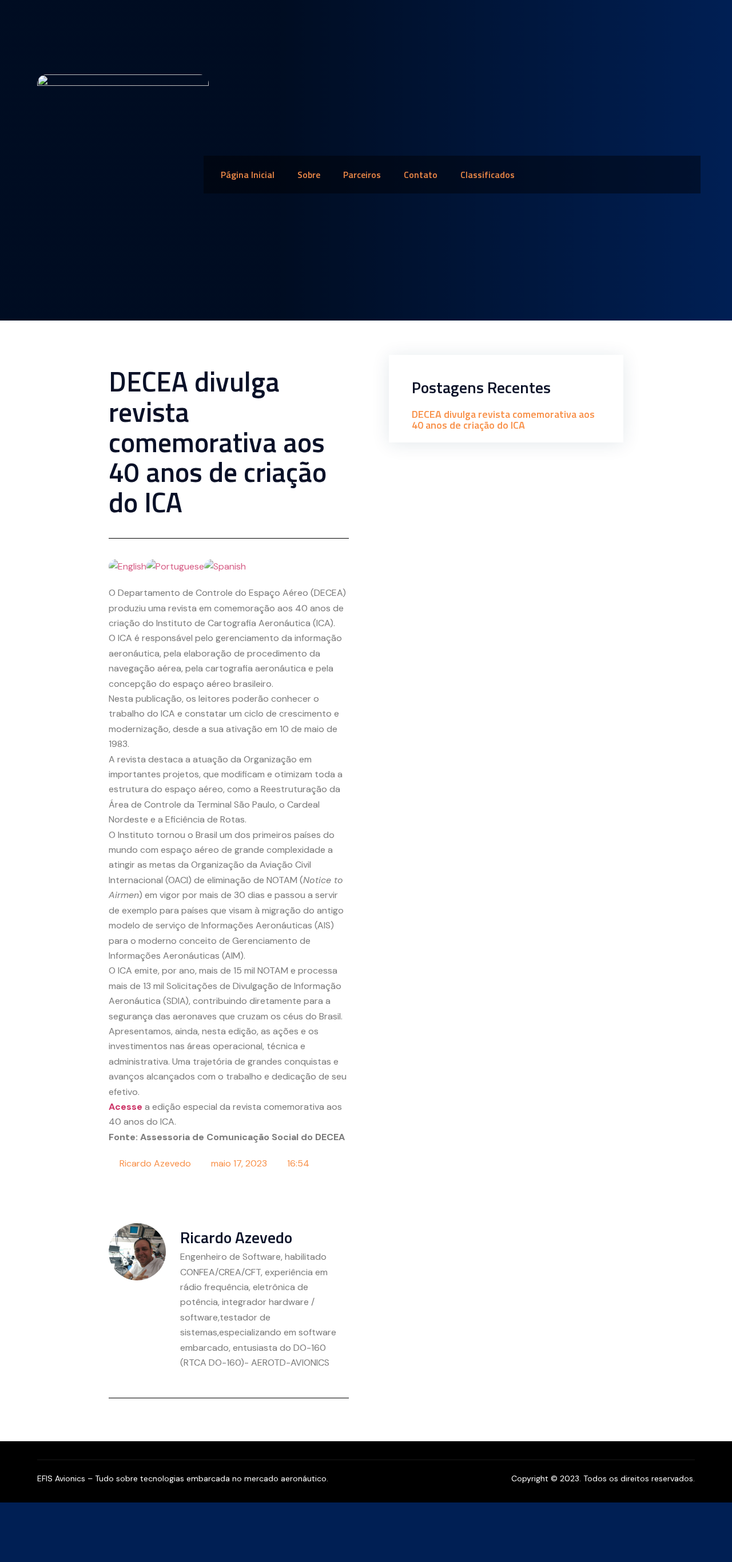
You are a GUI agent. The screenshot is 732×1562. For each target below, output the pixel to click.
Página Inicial (247, 174)
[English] (127, 566)
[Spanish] (225, 566)
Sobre (308, 174)
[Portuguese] (175, 566)
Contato (420, 174)
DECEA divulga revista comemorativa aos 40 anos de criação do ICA (503, 419)
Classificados (487, 174)
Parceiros (362, 174)
